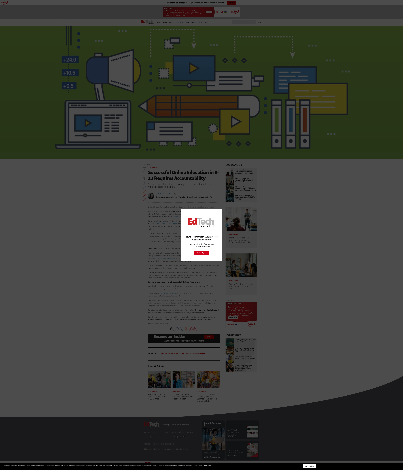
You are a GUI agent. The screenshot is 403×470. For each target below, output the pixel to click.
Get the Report (201, 253)
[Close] (399, 466)
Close (218, 210)
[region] (201, 466)
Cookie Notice (207, 466)
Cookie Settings (309, 466)
